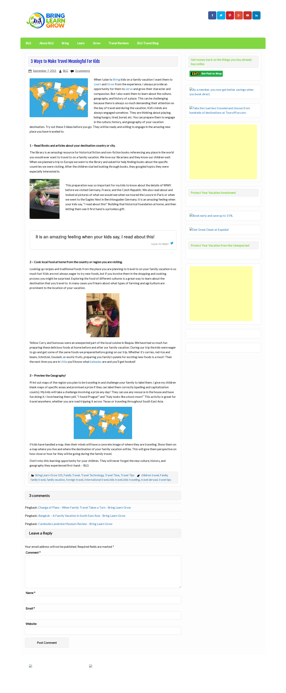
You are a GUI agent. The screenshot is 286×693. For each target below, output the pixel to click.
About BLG (46, 43)
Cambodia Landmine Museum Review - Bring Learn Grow (75, 524)
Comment (33, 552)
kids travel (116, 479)
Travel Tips (127, 475)
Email (30, 608)
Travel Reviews (119, 43)
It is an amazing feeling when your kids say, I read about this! (95, 236)
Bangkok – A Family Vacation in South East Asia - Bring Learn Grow (81, 515)
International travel (96, 479)
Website (31, 623)
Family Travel (72, 475)
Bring (65, 43)
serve (129, 89)
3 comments (82, 70)
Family (164, 475)
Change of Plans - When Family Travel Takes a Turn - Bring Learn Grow (84, 507)
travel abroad (149, 479)
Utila (64, 361)
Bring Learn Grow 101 (49, 475)
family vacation (56, 479)
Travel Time (112, 475)
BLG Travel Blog (148, 43)
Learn (81, 43)
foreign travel (74, 479)
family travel (38, 479)
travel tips (165, 479)
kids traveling (132, 479)
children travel (150, 475)
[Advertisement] (223, 152)
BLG (28, 43)
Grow (96, 43)
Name (30, 592)
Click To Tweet (160, 244)
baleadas (96, 361)
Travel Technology (92, 475)
